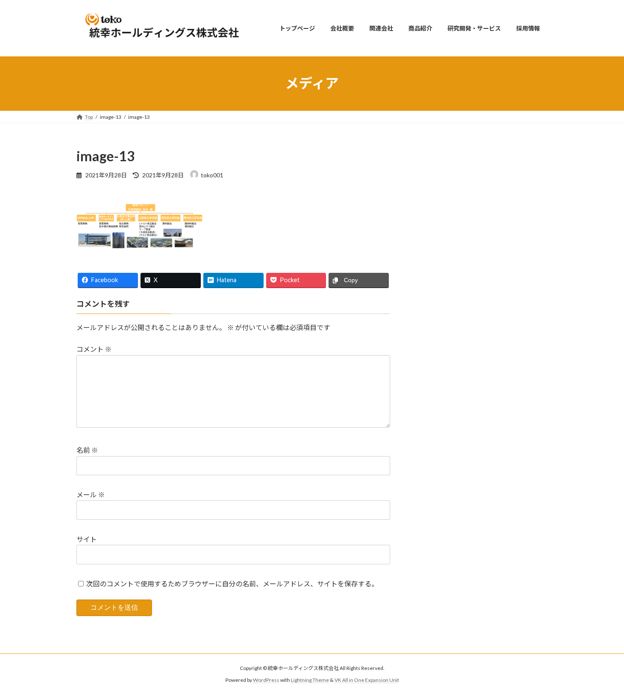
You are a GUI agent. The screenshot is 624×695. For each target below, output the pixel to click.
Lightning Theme (310, 680)
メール (90, 494)
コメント (94, 349)
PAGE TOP (602, 666)
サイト (86, 539)
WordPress (266, 680)
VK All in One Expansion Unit (366, 680)
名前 (87, 450)
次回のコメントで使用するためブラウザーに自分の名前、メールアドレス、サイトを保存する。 (232, 584)
